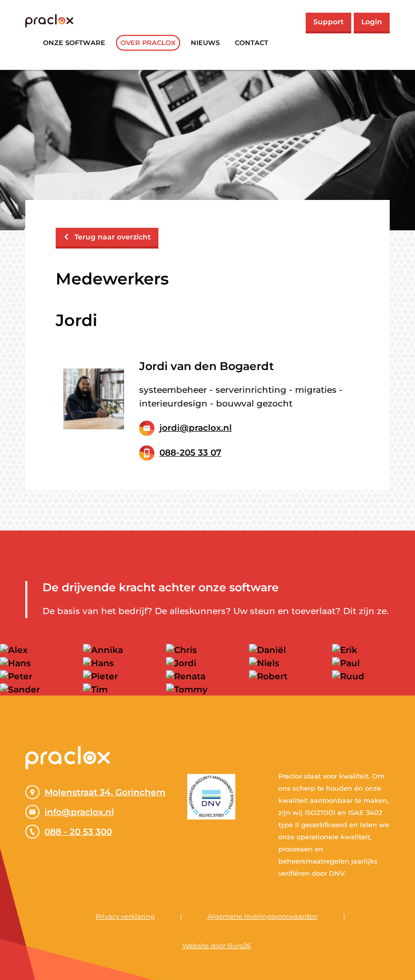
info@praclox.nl (79, 812)
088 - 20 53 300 (78, 832)
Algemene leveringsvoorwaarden (263, 916)
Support (328, 21)
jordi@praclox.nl (195, 428)
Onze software (74, 42)
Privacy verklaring (125, 916)
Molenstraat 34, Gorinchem (105, 792)
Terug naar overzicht (112, 236)
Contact (251, 42)
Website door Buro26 (216, 946)
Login (371, 21)
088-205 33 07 (190, 452)
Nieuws (205, 42)
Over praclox (148, 42)
